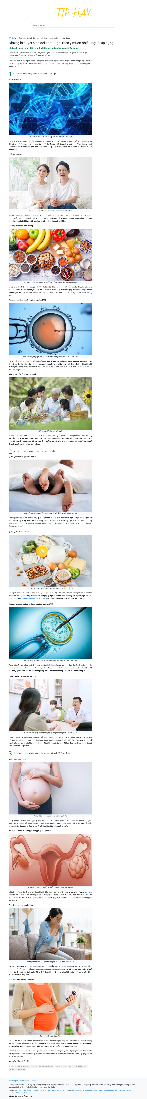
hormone (88, 892)
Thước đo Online (24, 1090)
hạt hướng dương (30, 598)
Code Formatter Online (41, 1090)
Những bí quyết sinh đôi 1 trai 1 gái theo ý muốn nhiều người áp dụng (34, 1066)
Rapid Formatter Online (61, 1090)
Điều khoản (24, 1081)
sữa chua (47, 290)
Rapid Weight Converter (108, 1090)
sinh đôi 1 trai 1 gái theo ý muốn (78, 1066)
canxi (78, 290)
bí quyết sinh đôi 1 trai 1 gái (17, 1069)
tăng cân (45, 292)
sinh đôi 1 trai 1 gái (61, 1066)
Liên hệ (33, 1081)
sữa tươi (41, 598)
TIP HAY (11, 38)
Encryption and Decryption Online (84, 1090)
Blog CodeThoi (21, 1093)
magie (84, 290)
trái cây (57, 290)
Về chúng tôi (13, 1081)
